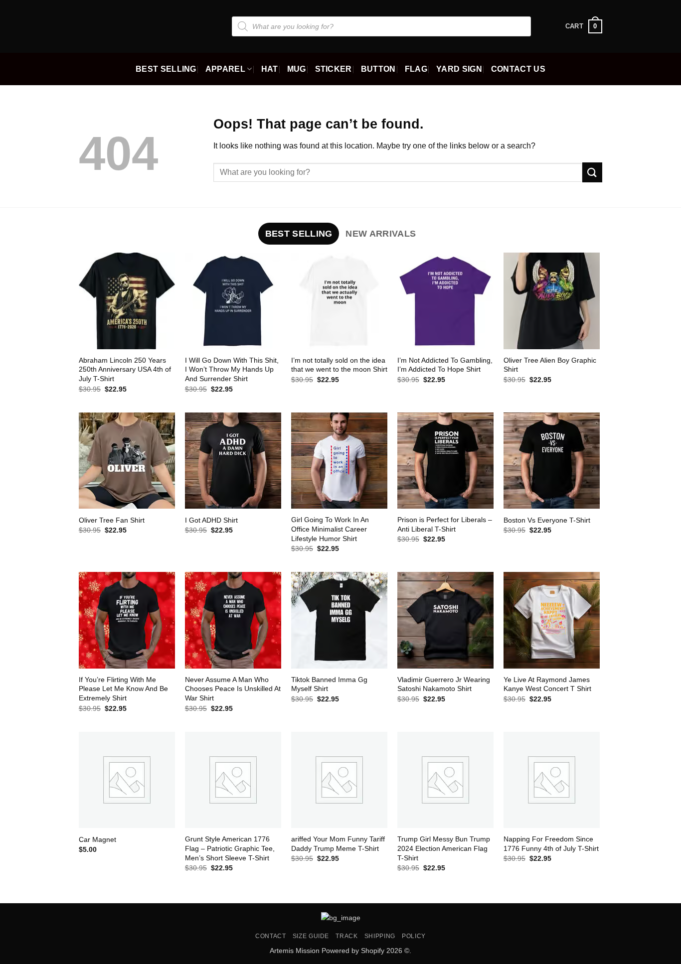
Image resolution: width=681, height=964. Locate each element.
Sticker (333, 69)
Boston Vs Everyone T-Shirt (547, 520)
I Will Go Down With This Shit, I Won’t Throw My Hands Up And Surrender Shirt (232, 369)
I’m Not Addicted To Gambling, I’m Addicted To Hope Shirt (445, 365)
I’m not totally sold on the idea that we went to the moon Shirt (339, 365)
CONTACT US (518, 69)
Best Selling (166, 69)
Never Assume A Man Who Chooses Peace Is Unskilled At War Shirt (233, 689)
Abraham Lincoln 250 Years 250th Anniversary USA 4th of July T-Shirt (125, 369)
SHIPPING (379, 936)
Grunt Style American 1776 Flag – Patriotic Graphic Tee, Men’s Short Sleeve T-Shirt (230, 848)
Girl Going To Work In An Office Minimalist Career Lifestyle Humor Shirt (330, 529)
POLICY (414, 936)
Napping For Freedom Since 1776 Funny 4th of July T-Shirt (551, 843)
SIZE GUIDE (311, 936)
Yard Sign (459, 69)
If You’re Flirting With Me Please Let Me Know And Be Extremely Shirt (123, 689)
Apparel (225, 69)
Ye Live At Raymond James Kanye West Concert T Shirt (547, 684)
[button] (583, 26)
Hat (269, 69)
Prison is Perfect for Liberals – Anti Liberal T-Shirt (444, 524)
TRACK (346, 936)
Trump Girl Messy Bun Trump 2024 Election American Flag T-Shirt (443, 848)
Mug (296, 69)
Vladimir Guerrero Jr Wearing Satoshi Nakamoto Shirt (443, 684)
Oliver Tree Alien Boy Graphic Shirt (550, 365)
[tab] (298, 234)
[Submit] (592, 172)
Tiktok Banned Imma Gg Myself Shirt (329, 684)
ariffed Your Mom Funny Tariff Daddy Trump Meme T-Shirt (338, 843)
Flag (416, 69)
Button (378, 69)
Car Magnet (97, 839)
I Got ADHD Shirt (211, 520)
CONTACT (270, 936)
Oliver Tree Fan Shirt (112, 520)
